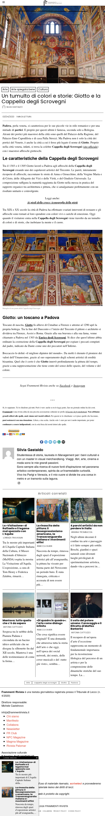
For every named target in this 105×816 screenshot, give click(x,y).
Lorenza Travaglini (13, 537)
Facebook (65, 385)
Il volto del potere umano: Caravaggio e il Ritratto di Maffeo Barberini (86, 624)
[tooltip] (41, 442)
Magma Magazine (18, 741)
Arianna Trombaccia (81, 532)
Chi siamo (13, 716)
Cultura (43, 89)
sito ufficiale (90, 146)
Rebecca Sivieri (44, 546)
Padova (74, 683)
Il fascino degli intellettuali (76, 411)
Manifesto (13, 720)
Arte (5, 89)
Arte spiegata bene (23, 89)
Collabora (12, 725)
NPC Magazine (16, 737)
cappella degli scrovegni (45, 683)
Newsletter (13, 729)
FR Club (12, 733)
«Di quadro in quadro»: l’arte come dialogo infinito (51, 623)
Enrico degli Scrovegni (52, 337)
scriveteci (76, 783)
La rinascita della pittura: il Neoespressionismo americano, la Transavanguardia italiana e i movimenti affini (50, 534)
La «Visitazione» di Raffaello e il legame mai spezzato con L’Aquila (16, 529)
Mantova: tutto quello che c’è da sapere (17, 622)
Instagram (79, 385)
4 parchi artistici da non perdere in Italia (86, 527)
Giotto (29, 325)
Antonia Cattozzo (13, 627)
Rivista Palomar (16, 746)
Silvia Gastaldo (14, 107)
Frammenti (7, 411)
